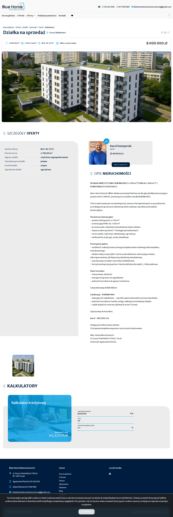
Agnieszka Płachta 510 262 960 (26, 481)
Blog (61, 491)
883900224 (118, 153)
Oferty (30, 15)
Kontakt (62, 15)
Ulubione (62, 488)
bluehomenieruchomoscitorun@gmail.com (31, 492)
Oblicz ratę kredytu (67, 43)
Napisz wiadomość (120, 165)
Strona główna (8, 15)
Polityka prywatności (47, 15)
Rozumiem (86, 512)
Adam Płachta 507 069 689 (24, 487)
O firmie (20, 15)
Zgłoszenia (63, 484)
